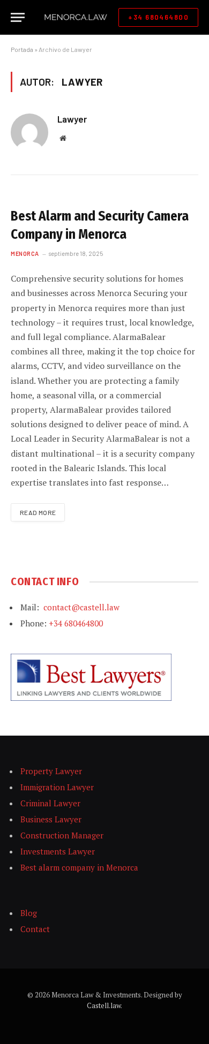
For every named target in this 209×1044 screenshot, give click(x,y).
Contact (35, 929)
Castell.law (104, 1005)
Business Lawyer (50, 819)
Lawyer (72, 119)
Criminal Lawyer (50, 803)
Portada (22, 49)
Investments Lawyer (57, 851)
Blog (28, 912)
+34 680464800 (158, 17)
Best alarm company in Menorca (79, 867)
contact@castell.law (81, 607)
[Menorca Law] (75, 17)
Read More (38, 512)
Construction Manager (61, 835)
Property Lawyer (51, 771)
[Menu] (18, 17)
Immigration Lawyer (57, 787)
